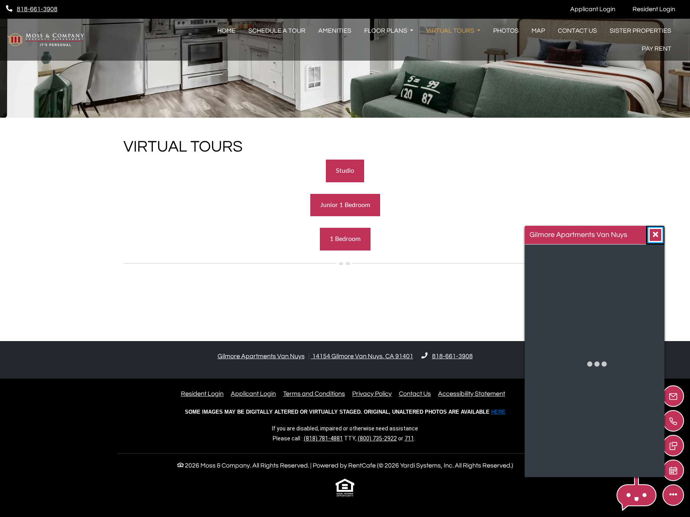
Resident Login (658, 9)
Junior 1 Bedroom (345, 205)
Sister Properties (640, 31)
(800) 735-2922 (377, 438)
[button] (636, 495)
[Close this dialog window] (655, 235)
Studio (345, 171)
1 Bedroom (345, 239)
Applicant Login (597, 9)
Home (226, 31)
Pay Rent (660, 48)
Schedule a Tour (276, 31)
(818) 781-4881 (323, 438)
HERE (498, 412)
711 (409, 438)
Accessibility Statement (471, 393)
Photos (506, 31)
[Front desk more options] (673, 495)
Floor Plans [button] (386, 31)
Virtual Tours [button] (451, 31)
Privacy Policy (372, 393)
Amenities (334, 31)
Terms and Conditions (314, 393)
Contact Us (577, 31)
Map (538, 31)
